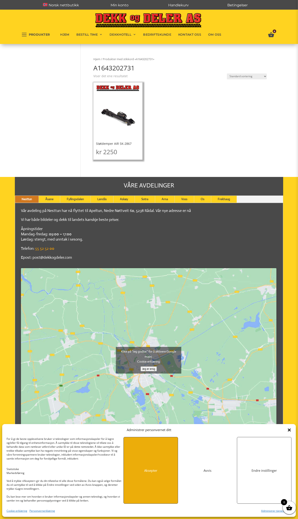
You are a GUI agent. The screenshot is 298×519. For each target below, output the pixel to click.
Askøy (124, 199)
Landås (102, 199)
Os (202, 199)
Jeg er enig (148, 369)
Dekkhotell (120, 35)
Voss (184, 199)
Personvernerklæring (42, 511)
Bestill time (87, 35)
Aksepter (150, 470)
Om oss (214, 35)
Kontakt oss (189, 35)
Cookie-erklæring (17, 511)
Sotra (144, 199)
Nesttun (27, 199)
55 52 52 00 (44, 248)
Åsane (49, 199)
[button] (289, 430)
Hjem (64, 35)
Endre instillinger (264, 470)
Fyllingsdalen (75, 199)
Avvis (207, 470)
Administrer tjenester (274, 511)
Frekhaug (224, 199)
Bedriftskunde (157, 35)
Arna (165, 199)
